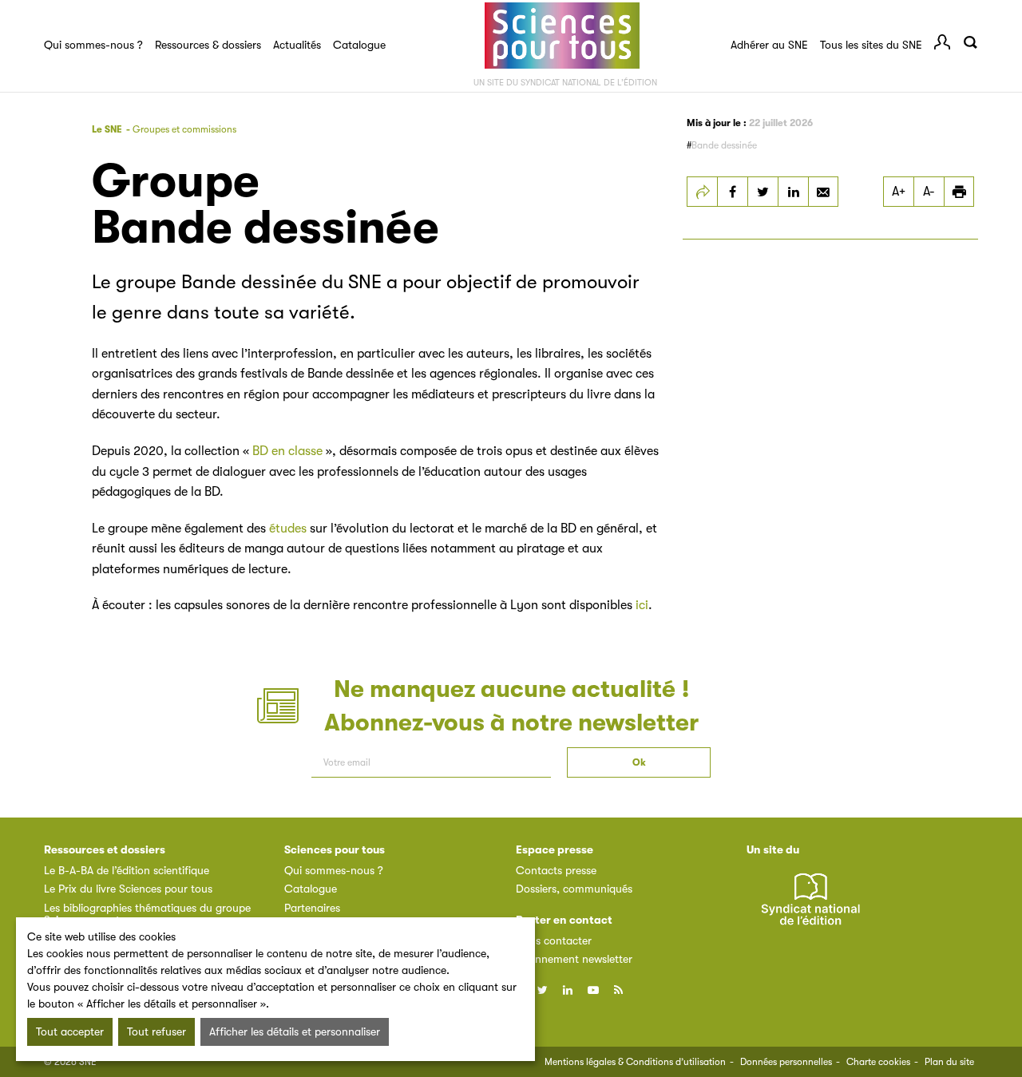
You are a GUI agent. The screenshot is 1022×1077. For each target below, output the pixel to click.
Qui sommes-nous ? (93, 44)
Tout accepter (70, 1031)
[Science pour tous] (562, 35)
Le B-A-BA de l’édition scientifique (126, 870)
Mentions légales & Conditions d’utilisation (635, 1061)
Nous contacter (554, 940)
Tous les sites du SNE (871, 44)
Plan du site (949, 1061)
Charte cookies (878, 1061)
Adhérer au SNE (769, 44)
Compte (942, 42)
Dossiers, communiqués (574, 888)
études (288, 528)
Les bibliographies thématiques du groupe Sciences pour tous (147, 913)
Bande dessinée (724, 145)
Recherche (970, 42)
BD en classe (287, 451)
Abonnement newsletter (574, 958)
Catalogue (359, 44)
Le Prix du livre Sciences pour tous (128, 888)
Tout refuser (156, 1031)
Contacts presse (556, 870)
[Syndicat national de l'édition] (810, 908)
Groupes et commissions (184, 129)
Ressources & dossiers (208, 44)
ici (642, 605)
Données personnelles (786, 1061)
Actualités (297, 44)
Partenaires (312, 907)
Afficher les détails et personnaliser (294, 1031)
